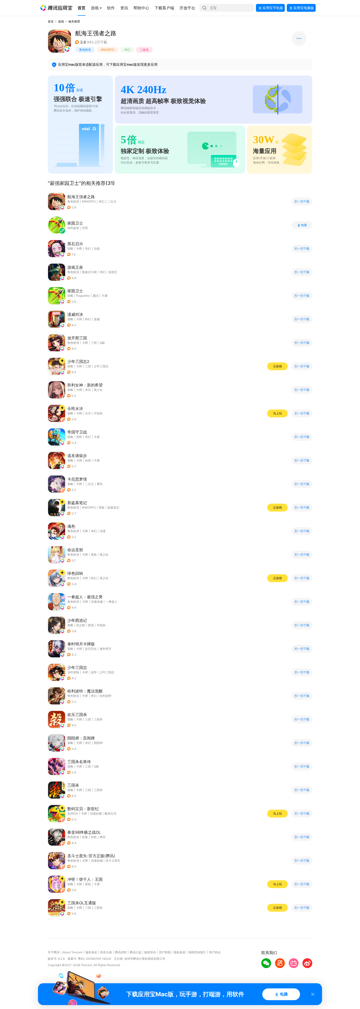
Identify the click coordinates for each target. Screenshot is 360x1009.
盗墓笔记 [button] (113, 507)
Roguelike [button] (83, 295)
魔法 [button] (96, 295)
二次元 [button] (144, 49)
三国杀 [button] (98, 719)
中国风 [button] (98, 413)
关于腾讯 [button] (54, 952)
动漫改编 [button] (97, 601)
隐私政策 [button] (179, 952)
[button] (56, 8)
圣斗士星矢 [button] (113, 860)
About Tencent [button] (72, 952)
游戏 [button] (61, 21)
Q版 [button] (102, 343)
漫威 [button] (97, 319)
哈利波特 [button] (105, 696)
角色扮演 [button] (85, 49)
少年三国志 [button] (101, 366)
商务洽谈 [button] (106, 952)
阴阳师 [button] (98, 743)
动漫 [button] (97, 248)
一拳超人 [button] (111, 601)
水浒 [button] (88, 413)
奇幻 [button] (127, 49)
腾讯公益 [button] (135, 952)
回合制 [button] (80, 625)
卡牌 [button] (79, 248)
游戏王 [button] (112, 272)
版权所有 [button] (150, 952)
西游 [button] (91, 625)
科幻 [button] (88, 319)
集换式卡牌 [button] (89, 272)
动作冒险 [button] (73, 672)
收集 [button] (85, 837)
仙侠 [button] (88, 460)
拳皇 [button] (103, 837)
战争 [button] (94, 672)
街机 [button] (94, 837)
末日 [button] (88, 390)
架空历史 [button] (91, 649)
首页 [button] (51, 21)
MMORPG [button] (107, 49)
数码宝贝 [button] (110, 813)
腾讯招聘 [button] (121, 952)
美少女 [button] (98, 390)
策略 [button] (70, 248)
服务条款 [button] (91, 952)
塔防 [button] (79, 437)
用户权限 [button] (165, 952)
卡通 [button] (105, 295)
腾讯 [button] (100, 484)
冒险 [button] (102, 507)
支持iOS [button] (72, 813)
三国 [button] (94, 343)
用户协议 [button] (215, 952)
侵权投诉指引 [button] (197, 952)
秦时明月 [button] (105, 649)
